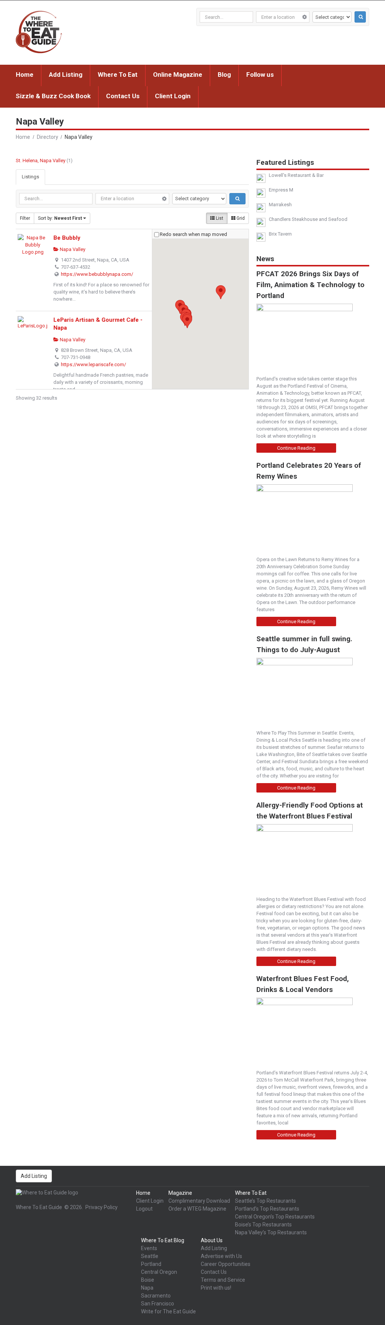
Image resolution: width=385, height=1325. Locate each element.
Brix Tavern (280, 234)
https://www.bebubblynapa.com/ (97, 274)
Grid (240, 218)
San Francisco (157, 1304)
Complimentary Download (199, 1201)
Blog (224, 74)
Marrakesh (280, 204)
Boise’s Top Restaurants (263, 1225)
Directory (47, 137)
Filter (25, 218)
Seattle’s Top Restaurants (265, 1201)
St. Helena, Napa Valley (40, 160)
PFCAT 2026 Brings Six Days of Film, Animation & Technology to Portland (310, 284)
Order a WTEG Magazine (197, 1209)
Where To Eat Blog (162, 1240)
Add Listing (65, 74)
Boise (147, 1280)
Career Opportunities (225, 1264)
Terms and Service (223, 1280)
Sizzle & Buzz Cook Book (53, 96)
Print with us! (216, 1288)
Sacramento (156, 1296)
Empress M (281, 190)
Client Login (173, 96)
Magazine (180, 1193)
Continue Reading (296, 448)
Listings (30, 177)
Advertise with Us (221, 1256)
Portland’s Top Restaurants (267, 1209)
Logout (144, 1209)
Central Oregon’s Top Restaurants (275, 1217)
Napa (147, 1288)
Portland (151, 1264)
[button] (187, 321)
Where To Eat (118, 74)
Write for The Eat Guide (168, 1311)
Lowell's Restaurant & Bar (296, 175)
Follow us (260, 74)
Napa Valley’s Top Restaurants (271, 1232)
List (219, 218)
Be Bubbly (66, 237)
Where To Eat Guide (39, 1207)
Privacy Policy (101, 1207)
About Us (212, 1240)
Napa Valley (72, 249)
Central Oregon (159, 1272)
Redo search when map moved (193, 234)
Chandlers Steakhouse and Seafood (308, 219)
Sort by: (60, 218)
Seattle (149, 1256)
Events (149, 1248)
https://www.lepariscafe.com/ (93, 364)
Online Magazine (177, 74)
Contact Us (122, 96)
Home (24, 74)
